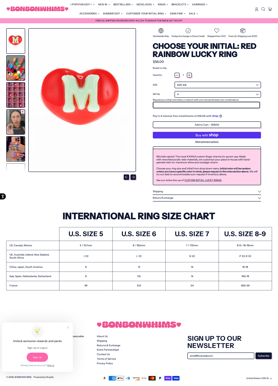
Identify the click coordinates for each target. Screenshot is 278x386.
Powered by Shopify (43, 377)
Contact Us (103, 354)
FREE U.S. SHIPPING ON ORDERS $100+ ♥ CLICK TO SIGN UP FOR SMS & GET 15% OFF (139, 20)
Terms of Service (106, 358)
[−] (177, 75)
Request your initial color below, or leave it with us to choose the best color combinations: (196, 99)
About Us (102, 336)
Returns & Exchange (108, 345)
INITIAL (156, 94)
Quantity (157, 75)
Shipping (102, 340)
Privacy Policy (105, 363)
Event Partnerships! (108, 349)
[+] (189, 75)
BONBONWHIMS (23, 377)
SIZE (155, 85)
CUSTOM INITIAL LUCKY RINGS (202, 180)
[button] (263, 9)
